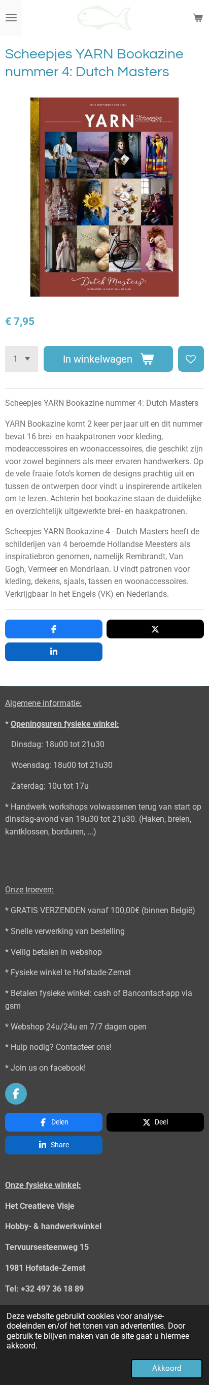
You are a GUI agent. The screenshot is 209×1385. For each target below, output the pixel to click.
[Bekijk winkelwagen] (198, 18)
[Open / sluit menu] (11, 18)
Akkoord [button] (166, 1368)
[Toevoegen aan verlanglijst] (191, 359)
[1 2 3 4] (21, 359)
